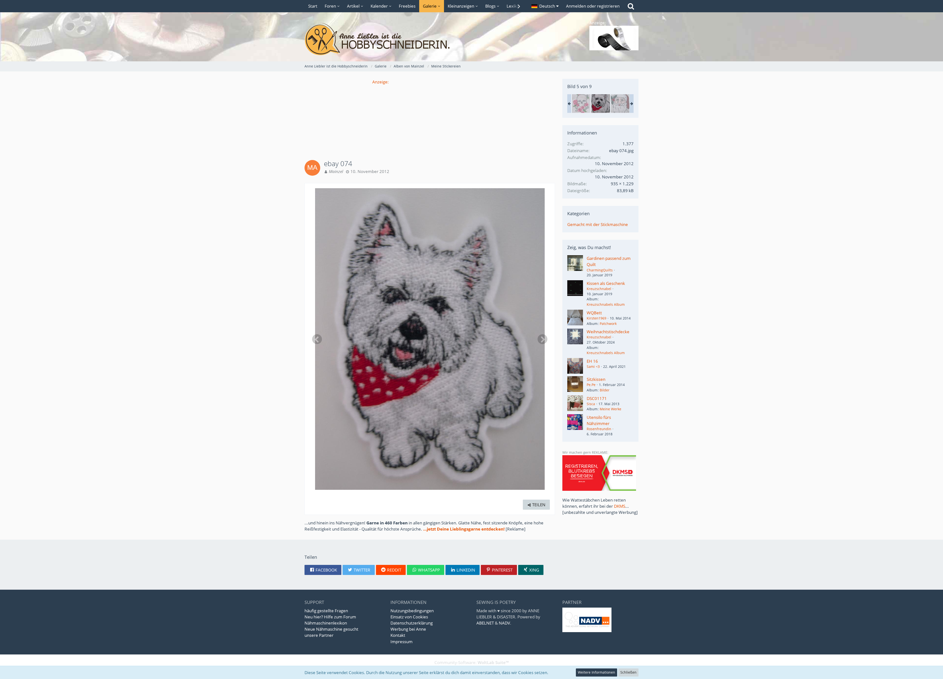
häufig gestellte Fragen (326, 610)
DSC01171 (597, 398)
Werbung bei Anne (408, 629)
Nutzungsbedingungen (412, 610)
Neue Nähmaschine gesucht (331, 629)
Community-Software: (471, 662)
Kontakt (397, 635)
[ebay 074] (600, 103)
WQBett (594, 313)
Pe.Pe (591, 384)
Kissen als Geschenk (606, 283)
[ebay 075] (620, 103)
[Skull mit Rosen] (581, 103)
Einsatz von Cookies (409, 617)
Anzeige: (380, 82)
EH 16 (592, 361)
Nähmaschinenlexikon (326, 623)
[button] (545, 6)
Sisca (591, 403)
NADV (504, 623)
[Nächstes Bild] (542, 339)
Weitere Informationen (596, 672)
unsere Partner (319, 635)
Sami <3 (593, 366)
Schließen (628, 672)
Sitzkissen (596, 379)
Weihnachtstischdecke (608, 331)
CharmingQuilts (600, 270)
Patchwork (608, 323)
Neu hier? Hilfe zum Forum (330, 617)
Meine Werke (610, 409)
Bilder (605, 390)
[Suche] (630, 6)
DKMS (619, 506)
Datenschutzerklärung (411, 623)
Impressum (401, 641)
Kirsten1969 (596, 318)
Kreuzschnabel (599, 288)
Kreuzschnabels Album (606, 304)
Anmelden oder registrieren (593, 6)
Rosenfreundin (599, 428)
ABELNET (485, 623)
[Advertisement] (429, 119)
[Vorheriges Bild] (317, 339)
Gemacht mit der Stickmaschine (597, 224)
